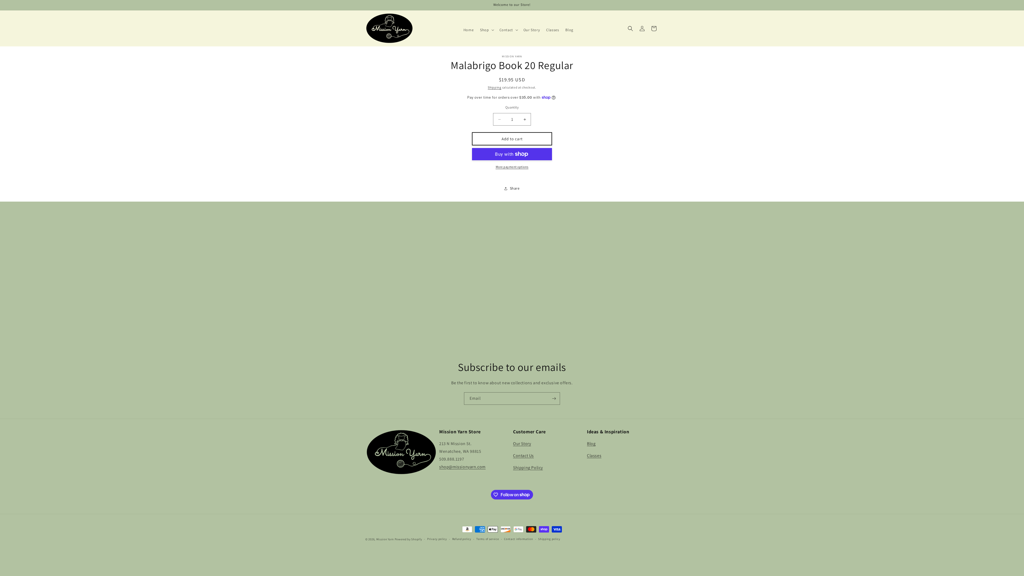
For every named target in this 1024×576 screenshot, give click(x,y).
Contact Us (523, 455)
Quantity (512, 107)
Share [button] (515, 188)
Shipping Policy (528, 467)
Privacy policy (437, 539)
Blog (591, 443)
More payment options (512, 167)
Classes (594, 455)
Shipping (494, 87)
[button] (486, 29)
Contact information (518, 539)
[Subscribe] (554, 398)
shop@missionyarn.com (462, 467)
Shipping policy (549, 539)
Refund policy (461, 539)
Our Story (522, 443)
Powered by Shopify (408, 539)
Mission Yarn (385, 539)
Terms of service (487, 539)
